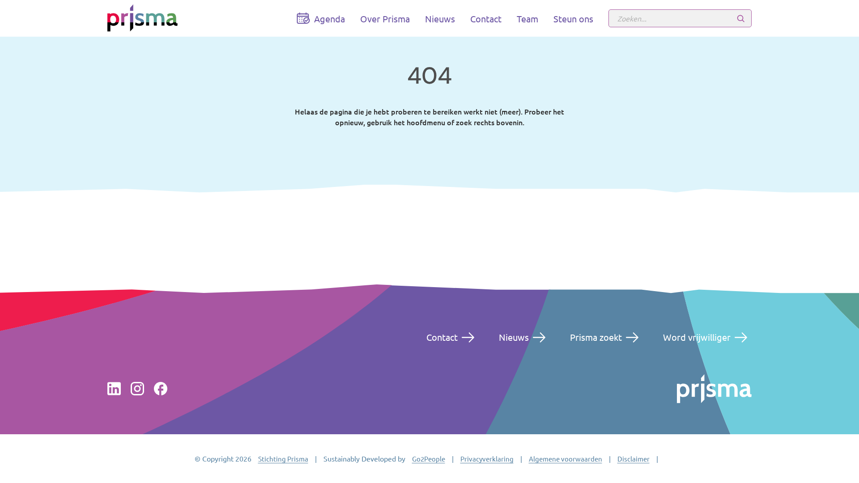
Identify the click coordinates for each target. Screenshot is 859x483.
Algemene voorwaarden (565, 458)
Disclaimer (633, 458)
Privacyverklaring (487, 458)
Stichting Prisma (283, 458)
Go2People (428, 458)
